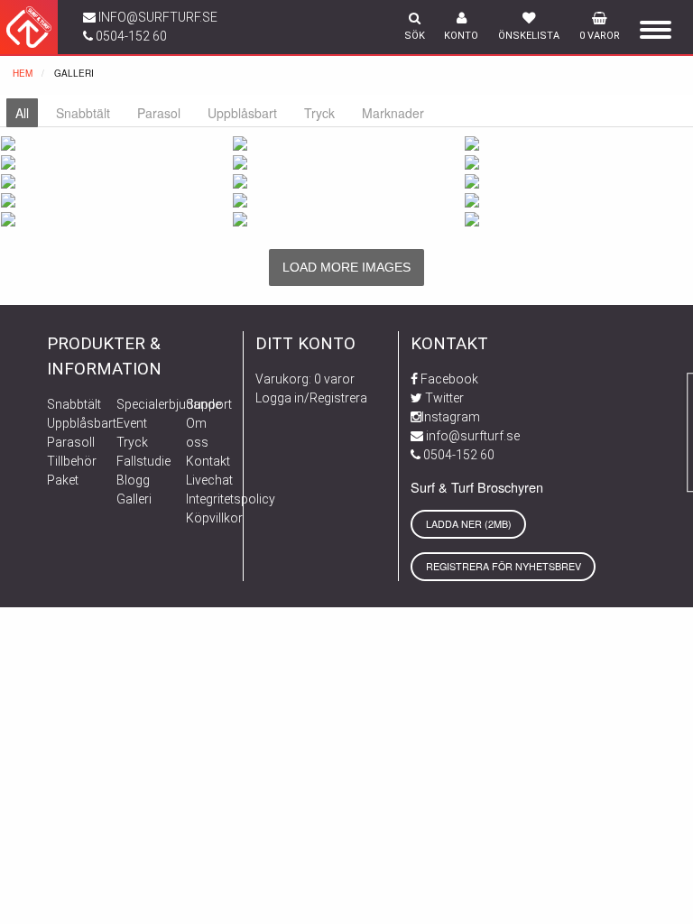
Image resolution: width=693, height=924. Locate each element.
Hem (22, 73)
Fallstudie (143, 461)
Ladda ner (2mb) (469, 524)
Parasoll (71, 442)
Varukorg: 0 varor (305, 379)
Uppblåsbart (81, 423)
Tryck (132, 442)
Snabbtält (74, 404)
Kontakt (208, 461)
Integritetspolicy (230, 499)
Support (209, 404)
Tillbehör (72, 461)
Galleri (134, 499)
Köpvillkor (214, 518)
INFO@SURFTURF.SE (156, 17)
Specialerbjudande (168, 404)
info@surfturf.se (471, 436)
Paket (63, 480)
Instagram (450, 417)
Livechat (209, 480)
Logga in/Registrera (311, 398)
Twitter (443, 398)
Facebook (448, 379)
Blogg (133, 480)
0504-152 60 (130, 36)
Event (131, 423)
